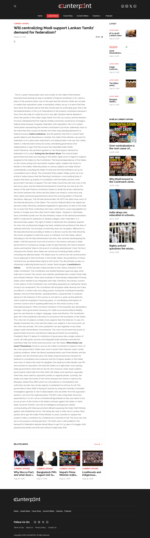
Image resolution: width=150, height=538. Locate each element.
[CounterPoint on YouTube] (135, 6)
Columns (96, 16)
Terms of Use (19, 528)
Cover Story (68, 16)
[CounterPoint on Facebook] (122, 6)
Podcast (109, 16)
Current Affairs (82, 16)
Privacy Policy (40, 528)
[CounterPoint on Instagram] (126, 6)
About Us (29, 528)
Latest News (53, 16)
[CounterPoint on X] (130, 6)
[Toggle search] (15, 6)
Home (40, 16)
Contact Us (52, 528)
